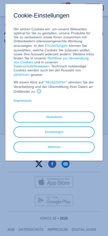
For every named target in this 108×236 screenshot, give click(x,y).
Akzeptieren (56, 82)
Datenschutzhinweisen (31, 66)
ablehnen (22, 74)
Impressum (22, 100)
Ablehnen (54, 147)
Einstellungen (56, 45)
